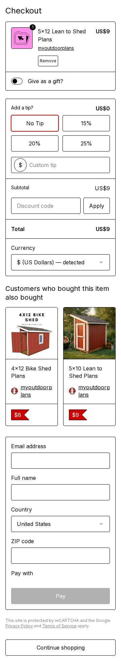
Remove (48, 60)
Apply (96, 205)
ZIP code (22, 541)
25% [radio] (86, 143)
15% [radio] (86, 123)
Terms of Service (59, 625)
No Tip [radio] (35, 123)
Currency (23, 247)
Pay (61, 596)
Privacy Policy (19, 625)
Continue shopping (61, 647)
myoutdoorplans (56, 48)
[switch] (17, 81)
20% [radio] (35, 143)
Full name (23, 477)
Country (21, 509)
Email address (28, 446)
